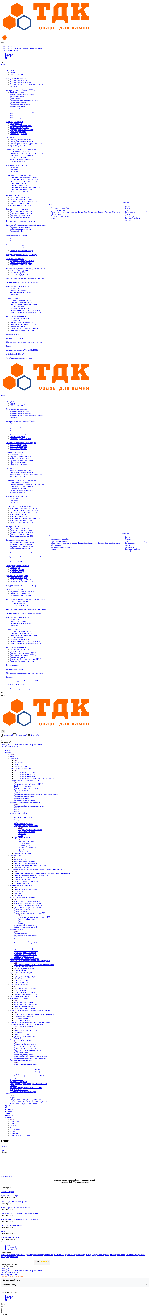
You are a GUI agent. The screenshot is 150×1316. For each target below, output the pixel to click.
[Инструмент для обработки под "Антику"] (26, 253)
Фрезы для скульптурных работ (26, 977)
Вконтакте (9, 54)
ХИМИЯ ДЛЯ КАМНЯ (23, 818)
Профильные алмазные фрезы (25, 949)
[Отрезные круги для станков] (26, 76)
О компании (14, 1121)
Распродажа (18, 762)
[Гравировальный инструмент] (26, 243)
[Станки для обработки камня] (26, 296)
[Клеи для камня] (26, 136)
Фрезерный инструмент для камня (27, 901)
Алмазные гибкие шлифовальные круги (29, 806)
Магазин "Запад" (10, 1285)
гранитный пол (37, 1255)
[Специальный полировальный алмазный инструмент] (26, 223)
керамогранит (59, 1255)
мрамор (88, 1255)
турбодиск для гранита (9, 1257)
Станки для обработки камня (25, 1044)
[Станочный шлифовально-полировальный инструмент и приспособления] (26, 148)
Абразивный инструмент (23, 1002)
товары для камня (138, 1255)
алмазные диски (14, 1255)
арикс (23, 1255)
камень (50, 1255)
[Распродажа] (26, 68)
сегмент (129, 1255)
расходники (120, 1255)
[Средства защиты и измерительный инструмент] (26, 281)
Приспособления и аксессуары (25, 1030)
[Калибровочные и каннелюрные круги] (26, 219)
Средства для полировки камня (30, 830)
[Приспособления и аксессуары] (26, 285)
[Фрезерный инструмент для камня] (26, 173)
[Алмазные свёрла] (26, 193)
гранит (28, 1255)
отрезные (105, 1255)
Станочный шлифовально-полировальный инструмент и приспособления (42, 873)
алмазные (4, 1255)
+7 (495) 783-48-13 (8, 46)
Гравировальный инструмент (25, 988)
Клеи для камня (20, 859)
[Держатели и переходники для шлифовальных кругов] (26, 267)
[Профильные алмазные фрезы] (26, 207)
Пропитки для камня (26, 842)
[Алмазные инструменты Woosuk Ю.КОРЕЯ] (26, 348)
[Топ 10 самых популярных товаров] (26, 356)
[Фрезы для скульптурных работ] (26, 233)
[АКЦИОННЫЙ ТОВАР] (26, 352)
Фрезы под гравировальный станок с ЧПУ (34, 917)
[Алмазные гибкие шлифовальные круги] (26, 110)
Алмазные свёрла (20, 933)
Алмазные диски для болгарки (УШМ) (28, 784)
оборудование (97, 1255)
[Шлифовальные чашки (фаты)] (26, 163)
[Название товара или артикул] (2, 1306)
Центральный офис (11, 1280)
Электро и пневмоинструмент (25, 1064)
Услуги (12, 1098)
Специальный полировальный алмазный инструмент (34, 965)
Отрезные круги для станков (24, 772)
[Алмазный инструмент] (26, 336)
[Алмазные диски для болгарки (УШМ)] (26, 88)
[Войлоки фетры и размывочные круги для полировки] (26, 277)
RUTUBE (9, 56)
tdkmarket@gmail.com (9, 1275)
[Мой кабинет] (2, 62)
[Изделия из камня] (26, 332)
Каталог (13, 756)
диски (45, 1255)
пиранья (113, 1255)
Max (6, 58)
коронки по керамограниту (75, 1255)
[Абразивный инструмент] (26, 257)
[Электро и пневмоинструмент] (26, 314)
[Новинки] (26, 344)
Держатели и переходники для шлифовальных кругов (34, 1014)
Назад (12, 754)
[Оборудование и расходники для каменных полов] (26, 340)
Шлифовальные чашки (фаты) (25, 889)
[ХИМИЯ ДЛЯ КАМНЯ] (26, 120)
